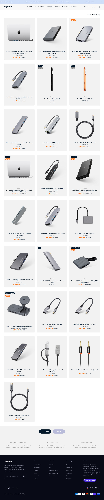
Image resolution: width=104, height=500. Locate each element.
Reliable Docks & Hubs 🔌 (87, 1)
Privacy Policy (52, 476)
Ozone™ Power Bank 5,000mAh (85, 98)
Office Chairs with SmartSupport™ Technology (60, 1)
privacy (5, 469)
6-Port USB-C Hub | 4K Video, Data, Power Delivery (19, 97)
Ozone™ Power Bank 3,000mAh (52, 98)
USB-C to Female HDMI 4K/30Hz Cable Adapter (85, 324)
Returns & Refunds (71, 476)
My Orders (69, 470)
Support (73, 6)
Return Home (45, 431)
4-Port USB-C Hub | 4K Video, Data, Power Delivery (52, 233)
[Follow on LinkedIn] (17, 488)
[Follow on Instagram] (9, 488)
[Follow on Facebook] (5, 488)
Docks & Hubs (30, 6)
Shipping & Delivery (53, 470)
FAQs (67, 464)
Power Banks (41, 6)
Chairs (56, 6)
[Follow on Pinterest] (13, 488)
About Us (51, 464)
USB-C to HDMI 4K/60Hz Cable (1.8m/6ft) (84, 143)
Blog (50, 467)
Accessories (65, 6)
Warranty (68, 478)
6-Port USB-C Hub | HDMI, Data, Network (52, 143)
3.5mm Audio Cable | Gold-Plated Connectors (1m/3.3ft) (84, 370)
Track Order (69, 473)
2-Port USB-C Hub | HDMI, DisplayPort (84, 233)
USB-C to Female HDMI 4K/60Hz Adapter (52, 324)
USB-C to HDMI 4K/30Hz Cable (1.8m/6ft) (19, 415)
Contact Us (69, 467)
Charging (49, 6)
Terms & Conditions (53, 473)
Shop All (59, 431)
